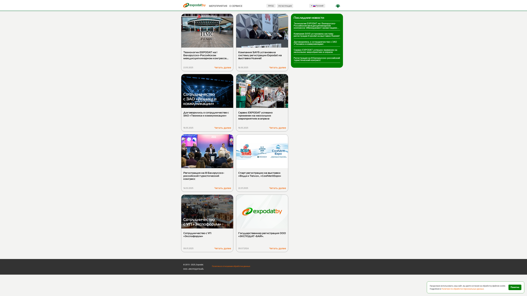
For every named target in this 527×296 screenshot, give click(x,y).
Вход (271, 6)
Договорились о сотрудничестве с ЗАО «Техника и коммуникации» (206, 114)
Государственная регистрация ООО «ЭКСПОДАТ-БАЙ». (262, 234)
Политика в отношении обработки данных (231, 266)
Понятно (515, 287)
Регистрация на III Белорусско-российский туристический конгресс (203, 176)
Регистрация (285, 6)
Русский (319, 6)
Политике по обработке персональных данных (462, 289)
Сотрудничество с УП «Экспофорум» (197, 234)
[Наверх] (4, 291)
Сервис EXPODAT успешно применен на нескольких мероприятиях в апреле (255, 116)
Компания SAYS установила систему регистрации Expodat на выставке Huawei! (260, 55)
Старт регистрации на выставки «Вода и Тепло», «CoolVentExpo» (259, 174)
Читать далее (222, 67)
